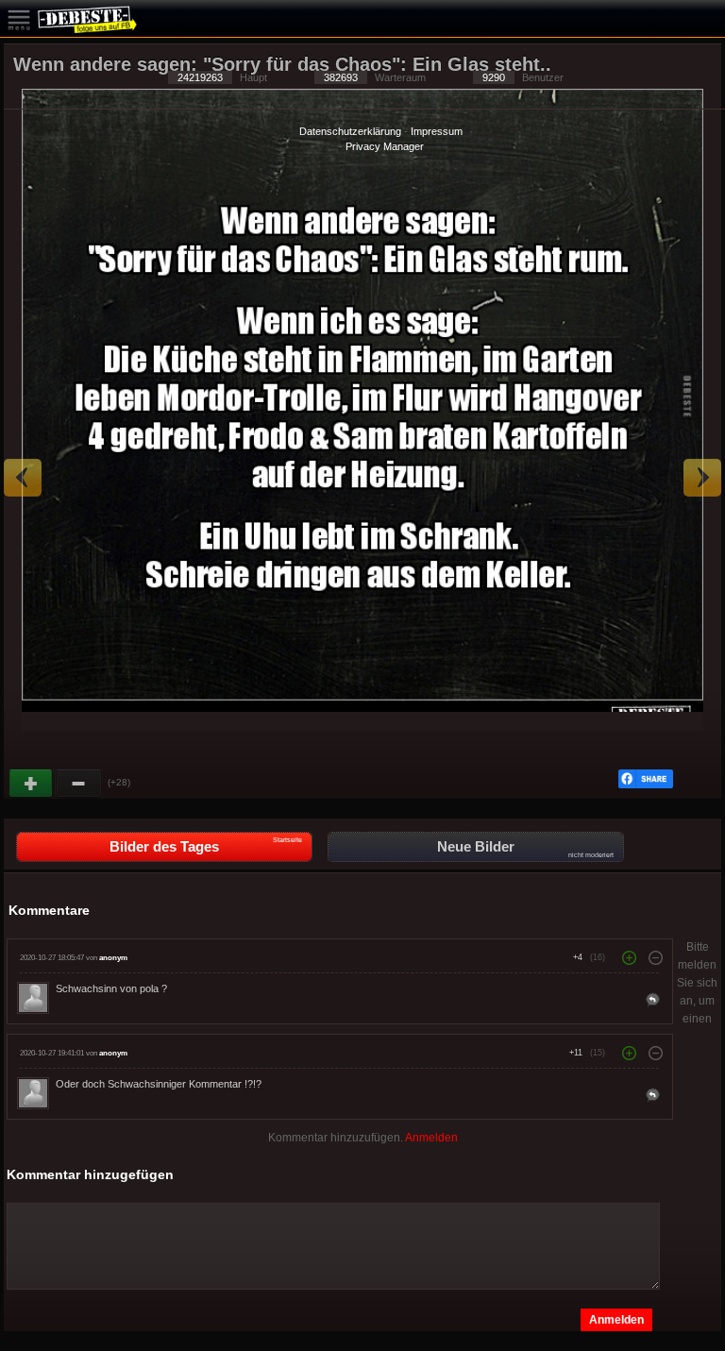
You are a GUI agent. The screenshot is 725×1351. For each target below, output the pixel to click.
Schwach (79, 783)
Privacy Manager (385, 146)
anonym (113, 958)
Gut (32, 783)
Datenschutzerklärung (350, 131)
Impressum (437, 131)
